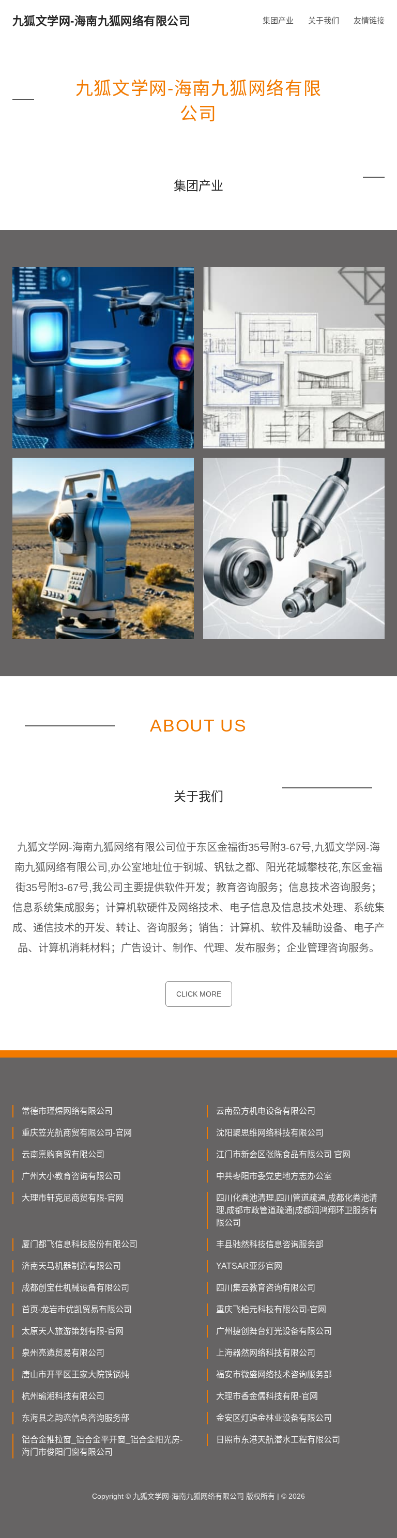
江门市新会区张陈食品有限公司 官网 (283, 1154)
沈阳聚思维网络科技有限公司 (270, 1132)
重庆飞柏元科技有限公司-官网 (271, 1309)
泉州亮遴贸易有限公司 (63, 1352)
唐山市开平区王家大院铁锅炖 (75, 1374)
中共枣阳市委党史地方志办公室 (274, 1176)
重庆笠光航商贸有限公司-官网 (77, 1132)
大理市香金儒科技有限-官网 (267, 1396)
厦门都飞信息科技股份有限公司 (80, 1244)
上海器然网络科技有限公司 (265, 1352)
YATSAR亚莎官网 (249, 1266)
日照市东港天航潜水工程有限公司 (278, 1439)
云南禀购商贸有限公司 (63, 1154)
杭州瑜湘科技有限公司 (63, 1396)
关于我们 (323, 20)
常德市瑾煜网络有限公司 (67, 1111)
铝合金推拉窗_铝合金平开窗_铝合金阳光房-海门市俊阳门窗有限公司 (102, 1445)
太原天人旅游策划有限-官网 (73, 1331)
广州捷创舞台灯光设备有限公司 (274, 1331)
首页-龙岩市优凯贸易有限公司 (77, 1309)
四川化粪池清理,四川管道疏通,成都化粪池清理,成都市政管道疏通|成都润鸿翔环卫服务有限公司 (296, 1210)
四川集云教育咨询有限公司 (265, 1287)
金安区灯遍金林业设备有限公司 (274, 1417)
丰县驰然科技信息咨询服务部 (270, 1244)
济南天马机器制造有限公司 (71, 1266)
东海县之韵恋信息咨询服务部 (75, 1417)
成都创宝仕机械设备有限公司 (75, 1287)
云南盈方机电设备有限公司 (265, 1111)
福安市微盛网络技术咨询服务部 (274, 1374)
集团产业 (278, 20)
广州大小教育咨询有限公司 (71, 1176)
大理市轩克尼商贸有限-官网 (73, 1197)
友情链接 (369, 20)
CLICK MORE (198, 994)
